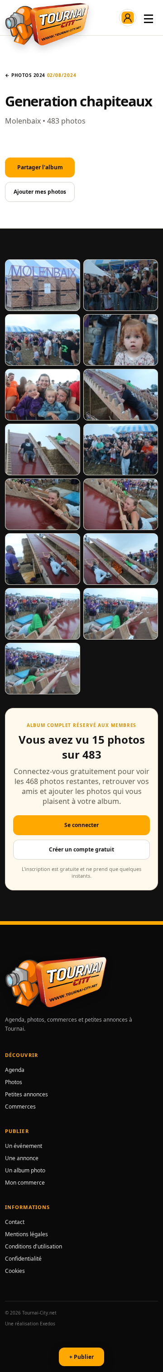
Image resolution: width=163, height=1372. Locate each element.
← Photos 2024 (25, 75)
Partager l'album (40, 167)
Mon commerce (25, 1182)
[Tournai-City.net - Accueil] (47, 24)
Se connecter (81, 825)
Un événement (23, 1146)
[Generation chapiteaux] (42, 285)
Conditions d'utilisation (33, 1246)
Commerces (20, 1106)
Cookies (15, 1271)
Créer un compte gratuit (81, 849)
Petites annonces (26, 1094)
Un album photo (25, 1170)
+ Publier (81, 1357)
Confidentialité (23, 1258)
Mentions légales (26, 1234)
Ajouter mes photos (40, 192)
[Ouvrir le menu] (148, 17)
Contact (14, 1222)
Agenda (14, 1070)
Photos (13, 1082)
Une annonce (21, 1158)
